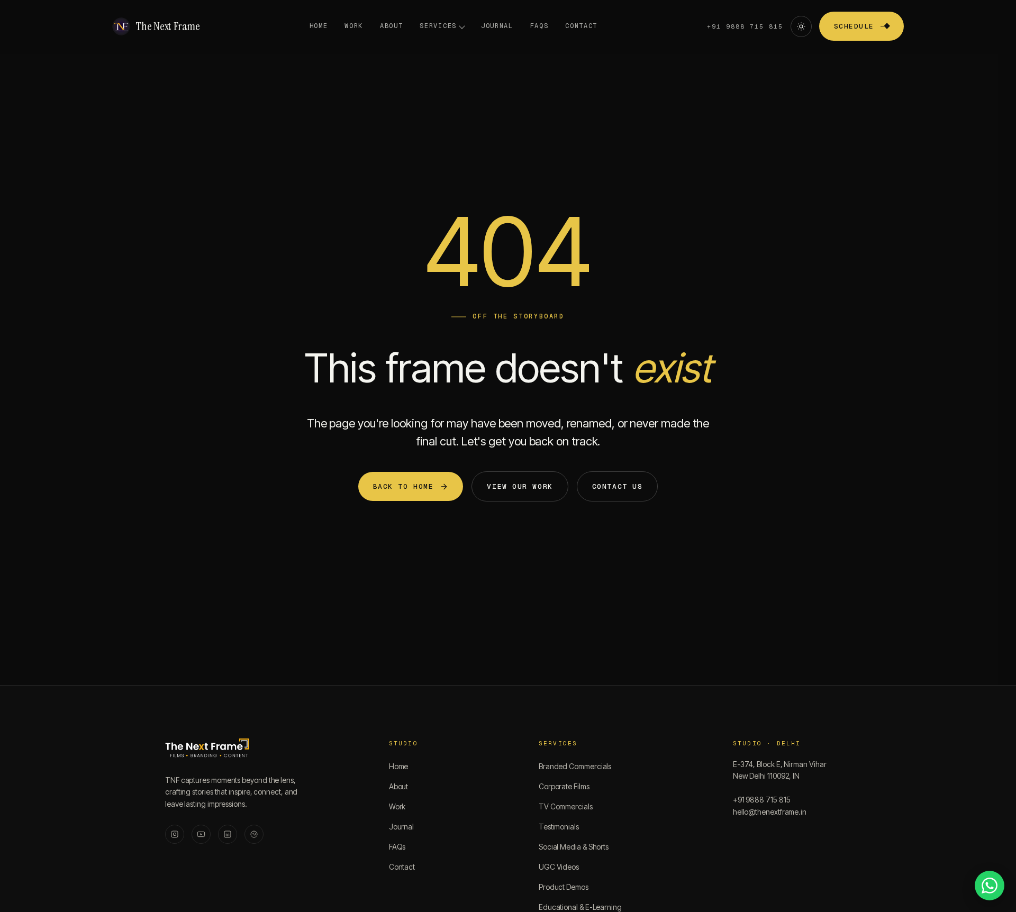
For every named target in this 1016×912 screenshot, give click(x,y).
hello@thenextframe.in (769, 811)
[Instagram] (174, 834)
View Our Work (519, 486)
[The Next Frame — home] (207, 749)
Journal (497, 26)
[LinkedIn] (227, 834)
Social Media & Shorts (574, 846)
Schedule (854, 26)
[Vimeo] (254, 834)
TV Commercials (566, 806)
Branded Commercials (575, 766)
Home (319, 26)
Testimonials (559, 826)
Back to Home (403, 486)
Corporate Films (564, 786)
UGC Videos (559, 866)
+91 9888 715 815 (745, 26)
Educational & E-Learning (580, 906)
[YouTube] (201, 834)
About (391, 26)
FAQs (539, 26)
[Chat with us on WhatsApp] (989, 885)
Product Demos (563, 886)
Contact (581, 26)
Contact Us (617, 486)
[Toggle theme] (801, 26)
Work (353, 26)
